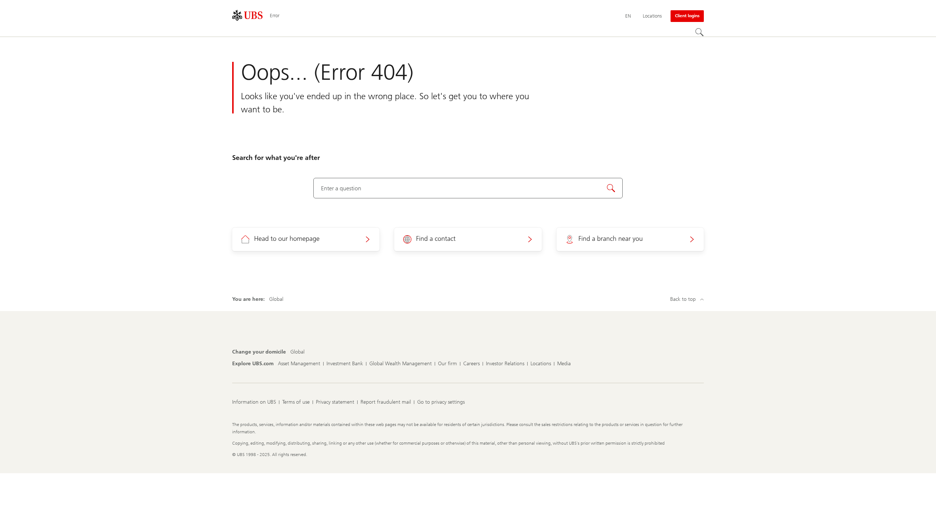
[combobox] (468, 188)
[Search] (699, 32)
